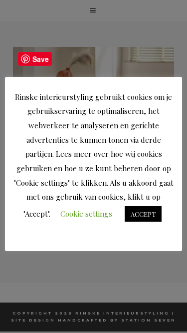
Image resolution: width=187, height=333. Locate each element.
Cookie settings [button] (86, 214)
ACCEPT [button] (143, 214)
